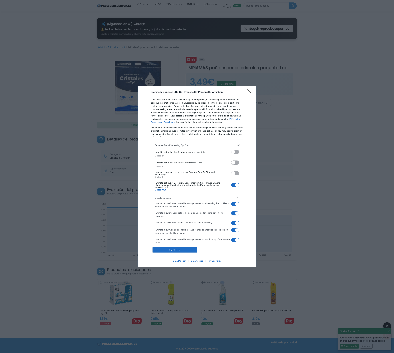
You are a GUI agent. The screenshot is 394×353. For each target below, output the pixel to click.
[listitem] (197, 145)
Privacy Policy (214, 261)
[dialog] (197, 176)
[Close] (250, 92)
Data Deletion (179, 261)
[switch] (235, 152)
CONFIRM (175, 250)
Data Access (197, 261)
